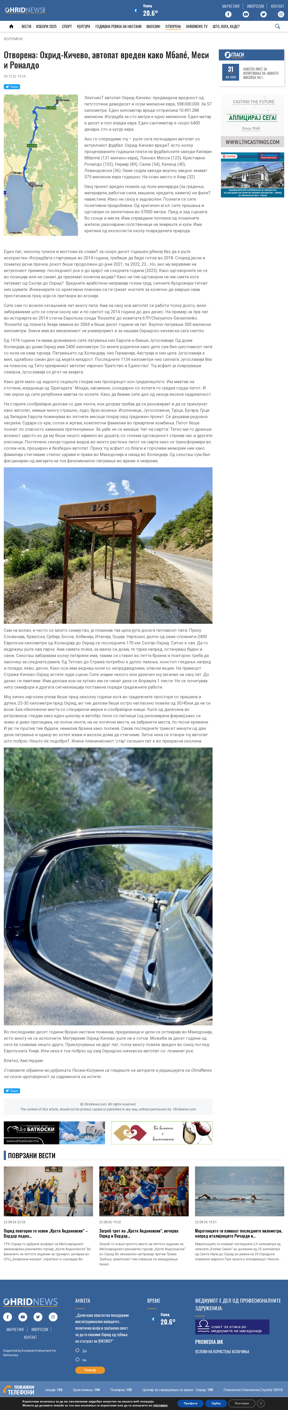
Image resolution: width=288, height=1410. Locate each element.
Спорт (67, 26)
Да (84, 1351)
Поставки (242, 1403)
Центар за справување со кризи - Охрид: (125, 1390)
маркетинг (231, 6)
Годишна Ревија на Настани (118, 26)
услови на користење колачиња (222, 1351)
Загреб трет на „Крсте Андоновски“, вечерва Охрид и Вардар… (138, 1233)
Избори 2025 (46, 26)
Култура (83, 26)
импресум (255, 6)
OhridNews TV (196, 26)
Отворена (173, 26)
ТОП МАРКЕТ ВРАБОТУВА (262, 73)
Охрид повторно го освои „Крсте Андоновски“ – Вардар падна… (46, 1233)
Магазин (153, 26)
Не (83, 1360)
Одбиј (216, 1403)
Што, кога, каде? (226, 26)
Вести (26, 26)
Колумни (13, 39)
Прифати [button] (190, 1403)
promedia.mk (209, 1341)
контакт (277, 6)
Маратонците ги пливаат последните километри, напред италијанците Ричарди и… (238, 1233)
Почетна (11, 26)
